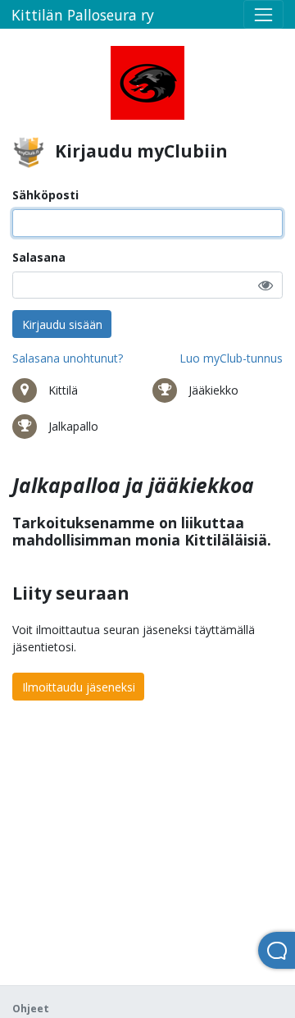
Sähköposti (45, 195)
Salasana (39, 257)
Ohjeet (30, 1009)
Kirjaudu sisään (62, 324)
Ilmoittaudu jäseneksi (78, 687)
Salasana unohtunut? (67, 358)
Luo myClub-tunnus (231, 358)
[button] (265, 285)
